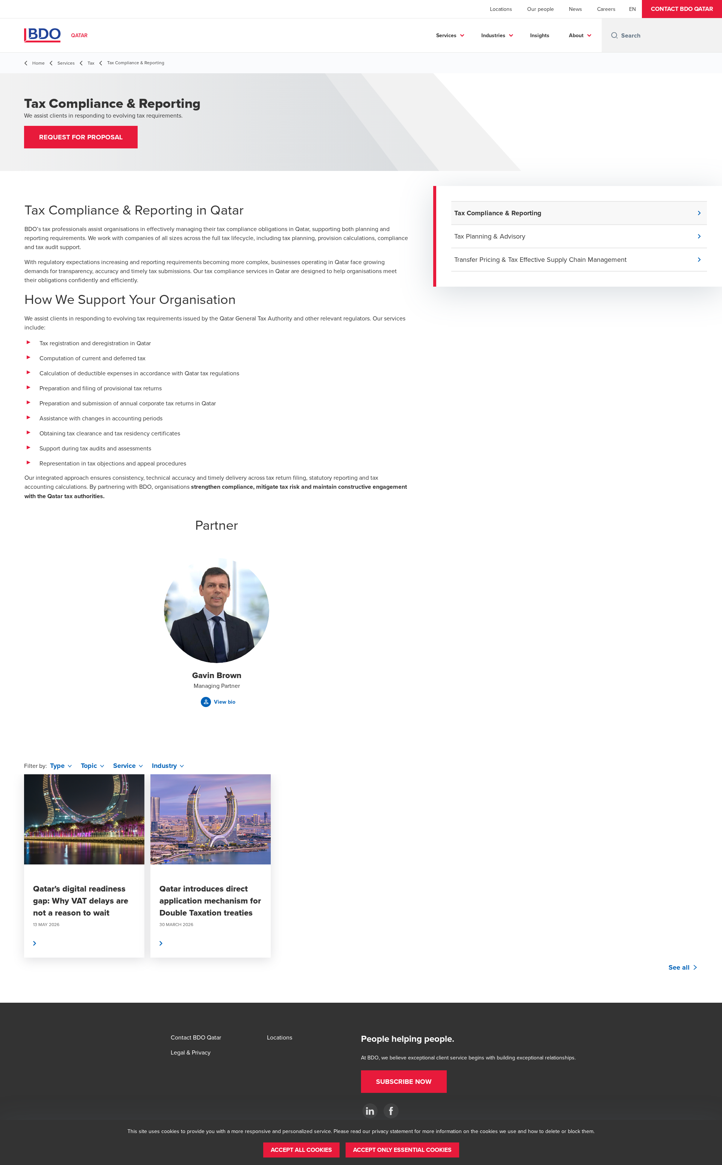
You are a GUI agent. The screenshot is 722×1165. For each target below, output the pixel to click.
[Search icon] (614, 35)
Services (446, 35)
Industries (493, 35)
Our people (540, 9)
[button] (682, 9)
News (575, 9)
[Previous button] (13, 888)
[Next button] (708, 888)
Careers (606, 9)
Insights (539, 35)
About (576, 35)
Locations (501, 9)
